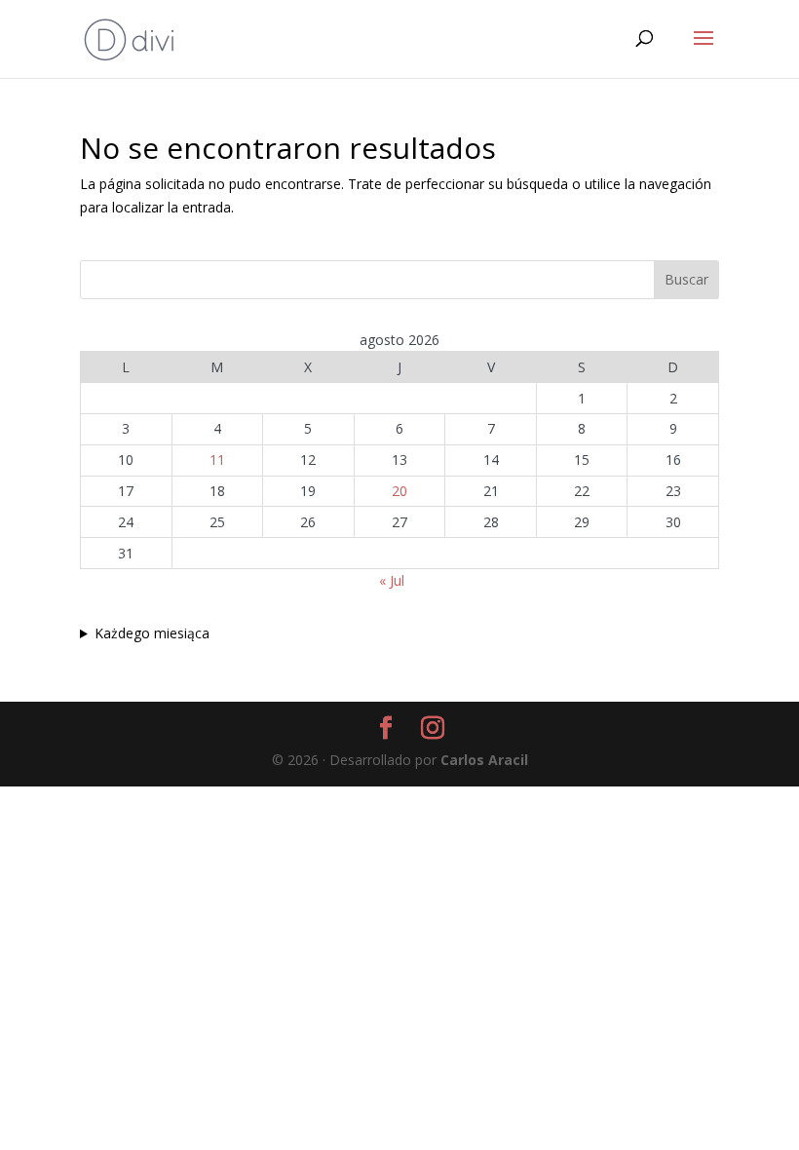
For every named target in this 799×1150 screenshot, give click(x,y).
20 (399, 490)
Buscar (686, 279)
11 (217, 459)
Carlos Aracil (484, 759)
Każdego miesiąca (152, 633)
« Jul (391, 580)
